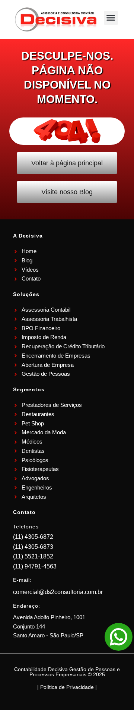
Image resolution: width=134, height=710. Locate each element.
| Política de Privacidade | (67, 687)
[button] (111, 18)
